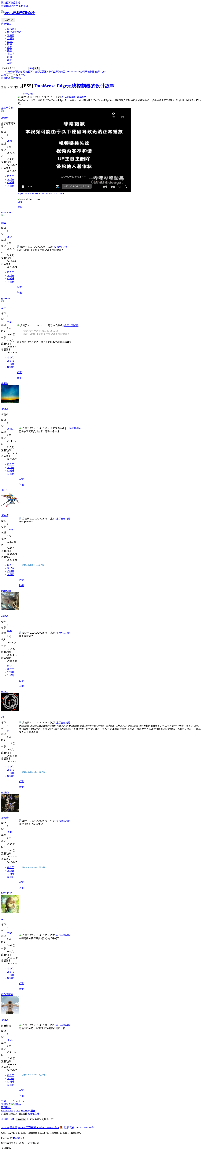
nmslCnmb (6, 212)
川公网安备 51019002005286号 (78, 1127)
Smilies (24, 1110)
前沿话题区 (41, 71)
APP (9, 63)
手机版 (13, 1127)
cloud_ (4, 691)
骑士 (3, 222)
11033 (10, 529)
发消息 (10, 185)
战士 (3, 717)
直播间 (10, 38)
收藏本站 (15, 2)
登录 (30, 1113)
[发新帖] (16, 78)
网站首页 (12, 29)
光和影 (4, 383)
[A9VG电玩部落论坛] (18, 13)
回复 (20, 202)
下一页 (21, 74)
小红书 (10, 53)
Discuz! (17, 1138)
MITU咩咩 (6, 893)
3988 (9, 832)
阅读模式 (81, 97)
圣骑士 (4, 817)
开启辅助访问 (8, 5)
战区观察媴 (7, 107)
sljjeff (3, 490)
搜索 (31, 68)
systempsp (6, 591)
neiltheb (5, 792)
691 (9, 731)
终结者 (4, 616)
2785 (9, 933)
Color (6, 1110)
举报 (20, 207)
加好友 (10, 179)
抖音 (9, 47)
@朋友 (31, 1110)
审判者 (4, 515)
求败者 (4, 409)
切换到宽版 (22, 5)
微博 (9, 44)
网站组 (4, 118)
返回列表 (6, 78)
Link (18, 1110)
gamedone (6, 298)
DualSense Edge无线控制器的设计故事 (86, 71)
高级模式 (6, 1107)
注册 (36, 1113)
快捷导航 (6, 23)
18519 (10, 1040)
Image (12, 1110)
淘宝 (9, 60)
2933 (9, 141)
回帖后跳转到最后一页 (41, 1119)
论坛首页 (14, 32)
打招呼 (10, 182)
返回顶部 (6, 1148)
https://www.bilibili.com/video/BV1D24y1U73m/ (41, 193)
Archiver (5, 1127)
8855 (9, 630)
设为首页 (6, 2)
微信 (9, 57)
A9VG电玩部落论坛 (11, 71)
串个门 (10, 176)
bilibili (10, 41)
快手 (9, 50)
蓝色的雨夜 (7, 994)
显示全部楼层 (68, 97)
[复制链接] (27, 94)
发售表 (10, 35)
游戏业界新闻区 (56, 71)
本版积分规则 (8, 1119)
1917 (9, 237)
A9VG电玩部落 (26, 1127)
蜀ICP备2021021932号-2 (46, 1127)
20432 (10, 429)
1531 (9, 322)
